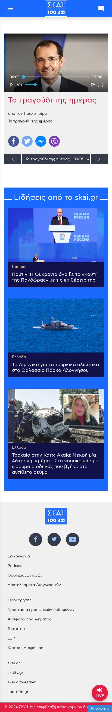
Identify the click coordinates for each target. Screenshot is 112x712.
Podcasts (16, 565)
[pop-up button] (93, 84)
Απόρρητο (99, 708)
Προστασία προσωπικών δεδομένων (41, 609)
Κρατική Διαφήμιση (25, 647)
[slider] (56, 77)
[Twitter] (27, 141)
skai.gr (14, 663)
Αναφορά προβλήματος (29, 619)
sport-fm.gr (18, 691)
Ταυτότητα (17, 628)
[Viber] (54, 141)
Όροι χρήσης (20, 600)
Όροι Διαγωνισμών (25, 575)
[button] (56, 63)
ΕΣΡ (11, 638)
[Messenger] (40, 141)
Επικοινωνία (19, 556)
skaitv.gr (15, 672)
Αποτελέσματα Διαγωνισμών (34, 585)
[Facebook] (13, 141)
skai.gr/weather (22, 682)
